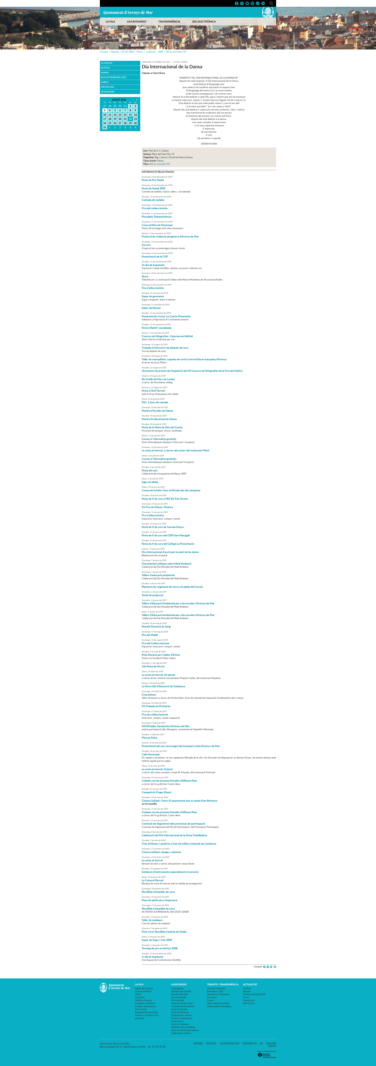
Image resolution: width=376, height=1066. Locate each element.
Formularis (212, 997)
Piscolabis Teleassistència (157, 216)
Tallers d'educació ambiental (158, 575)
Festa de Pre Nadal (153, 180)
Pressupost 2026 (215, 991)
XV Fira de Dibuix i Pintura (157, 507)
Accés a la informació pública (185, 1030)
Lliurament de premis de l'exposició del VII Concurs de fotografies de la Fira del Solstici (192, 371)
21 (125, 119)
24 (104, 123)
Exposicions (107, 87)
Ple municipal (177, 1000)
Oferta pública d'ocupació (219, 1006)
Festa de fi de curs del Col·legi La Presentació (168, 544)
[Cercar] (271, 3)
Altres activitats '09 (176, 51)
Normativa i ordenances (218, 994)
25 (109, 123)
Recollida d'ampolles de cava (158, 892)
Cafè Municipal (150, 754)
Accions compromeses (181, 1018)
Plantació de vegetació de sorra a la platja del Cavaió (172, 587)
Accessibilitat (249, 1043)
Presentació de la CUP (155, 256)
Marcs (140, 51)
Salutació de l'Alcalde (181, 991)
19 (115, 119)
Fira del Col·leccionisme (155, 643)
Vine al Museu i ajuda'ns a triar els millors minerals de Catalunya (179, 843)
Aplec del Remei (151, 308)
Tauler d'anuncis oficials (218, 1003)
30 (135, 123)
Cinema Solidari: (179, 800)
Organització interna (180, 1033)
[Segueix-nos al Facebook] (237, 3)
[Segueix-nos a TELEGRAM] (258, 3)
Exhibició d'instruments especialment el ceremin (170, 872)
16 (135, 114)
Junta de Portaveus (180, 1012)
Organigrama (177, 988)
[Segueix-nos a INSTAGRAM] (252, 3)
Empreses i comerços (145, 1003)
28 (125, 123)
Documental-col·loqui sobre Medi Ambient (166, 563)
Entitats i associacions (145, 1006)
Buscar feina (107, 91)
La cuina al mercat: (157, 769)
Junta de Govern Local (181, 1003)
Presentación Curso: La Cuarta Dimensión (166, 316)
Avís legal (211, 1043)
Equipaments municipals (146, 1012)
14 (125, 114)
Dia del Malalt (150, 635)
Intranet (198, 1043)
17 (104, 119)
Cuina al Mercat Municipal (157, 225)
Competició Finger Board (156, 792)
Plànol (138, 994)
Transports (140, 997)
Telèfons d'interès (143, 1000)
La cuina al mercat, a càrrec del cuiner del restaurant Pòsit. (176, 450)
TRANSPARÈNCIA (169, 21)
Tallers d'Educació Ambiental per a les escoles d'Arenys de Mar (178, 603)
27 (120, 123)
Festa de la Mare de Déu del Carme (162, 427)
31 (104, 127)
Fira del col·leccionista (154, 208)
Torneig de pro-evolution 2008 (159, 948)
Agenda (115, 51)
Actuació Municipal (216, 988)
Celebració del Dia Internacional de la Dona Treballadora (174, 835)
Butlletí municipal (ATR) (113, 77)
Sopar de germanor (153, 296)
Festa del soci (149, 470)
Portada (104, 51)
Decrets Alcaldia (178, 997)
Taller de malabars (152, 920)
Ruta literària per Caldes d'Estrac (161, 655)
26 (115, 123)
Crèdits (272, 1046)
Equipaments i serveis (181, 1015)
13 (120, 114)
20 (120, 119)
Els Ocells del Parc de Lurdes (158, 379)
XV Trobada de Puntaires (156, 706)
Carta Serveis (177, 1021)
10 (104, 114)
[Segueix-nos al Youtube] (247, 3)
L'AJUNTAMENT (137, 21)
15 (130, 114)
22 (130, 119)
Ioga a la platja (150, 482)
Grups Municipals (179, 1009)
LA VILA (110, 21)
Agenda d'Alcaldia (179, 994)
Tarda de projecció (152, 595)
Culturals (150, 51)
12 (115, 114)
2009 (160, 51)
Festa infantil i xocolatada (156, 328)
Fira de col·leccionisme (155, 714)
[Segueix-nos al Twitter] (242, 3)
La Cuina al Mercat (152, 880)
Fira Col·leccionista (153, 288)
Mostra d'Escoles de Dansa (157, 411)
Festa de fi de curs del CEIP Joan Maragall (166, 535)
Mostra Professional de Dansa (159, 419)
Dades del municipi (144, 988)
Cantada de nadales (153, 200)
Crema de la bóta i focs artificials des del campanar (171, 490)
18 (109, 119)
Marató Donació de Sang (156, 626)
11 (109, 114)
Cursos (105, 82)
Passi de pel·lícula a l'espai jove (159, 900)
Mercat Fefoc (149, 737)
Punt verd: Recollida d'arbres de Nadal (164, 932)
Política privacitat (229, 1043)
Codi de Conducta (179, 1024)
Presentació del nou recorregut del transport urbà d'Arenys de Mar (181, 746)
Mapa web (271, 1043)
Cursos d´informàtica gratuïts (159, 439)
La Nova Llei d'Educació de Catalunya (163, 686)
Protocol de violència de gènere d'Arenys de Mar (170, 236)
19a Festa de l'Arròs (153, 666)
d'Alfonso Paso (169, 780)
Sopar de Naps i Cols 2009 (157, 940)
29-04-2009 (127, 51)
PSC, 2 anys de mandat (155, 402)
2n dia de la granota (153, 265)
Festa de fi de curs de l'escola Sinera (163, 527)
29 (130, 123)
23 (135, 119)
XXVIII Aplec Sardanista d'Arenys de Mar (165, 726)
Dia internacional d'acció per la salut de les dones (170, 552)
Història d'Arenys (143, 991)
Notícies (105, 67)
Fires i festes (141, 1009)
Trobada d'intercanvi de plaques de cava (165, 347)
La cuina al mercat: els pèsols (158, 675)
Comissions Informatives (182, 1006)
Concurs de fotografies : (167, 336)
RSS (261, 1043)
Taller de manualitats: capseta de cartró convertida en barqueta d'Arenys (184, 359)
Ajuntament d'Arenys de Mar (128, 12)
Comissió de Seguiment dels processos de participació (173, 823)
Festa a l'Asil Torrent (153, 390)
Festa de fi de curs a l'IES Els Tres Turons (165, 499)
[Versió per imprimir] (274, 967)
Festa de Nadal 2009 (153, 188)
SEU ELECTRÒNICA (204, 21)
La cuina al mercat (152, 860)
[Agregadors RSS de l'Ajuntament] (263, 3)
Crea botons (149, 694)
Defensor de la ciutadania (183, 1027)
